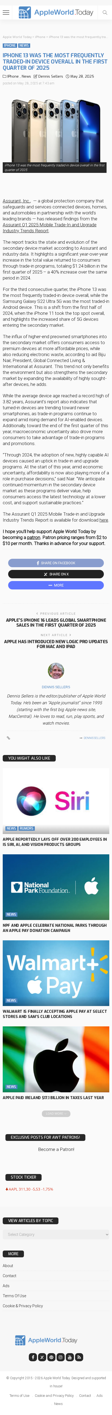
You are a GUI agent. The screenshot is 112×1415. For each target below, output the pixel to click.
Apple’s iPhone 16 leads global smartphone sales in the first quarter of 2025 (56, 622)
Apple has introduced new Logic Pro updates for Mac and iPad (56, 644)
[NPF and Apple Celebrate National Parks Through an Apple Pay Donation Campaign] (56, 887)
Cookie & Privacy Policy (23, 1306)
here (103, 520)
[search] (105, 12)
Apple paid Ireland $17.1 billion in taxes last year (53, 1097)
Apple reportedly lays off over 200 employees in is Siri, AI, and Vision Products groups (55, 842)
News (24, 45)
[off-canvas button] (6, 12)
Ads (6, 1286)
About (8, 1266)
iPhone (10, 45)
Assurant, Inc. (16, 201)
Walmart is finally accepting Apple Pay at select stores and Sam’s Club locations (55, 1014)
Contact (9, 1276)
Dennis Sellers (50, 76)
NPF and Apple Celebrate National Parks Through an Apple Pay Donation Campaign (55, 928)
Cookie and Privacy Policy (54, 1396)
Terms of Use (14, 1296)
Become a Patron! (56, 1149)
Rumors (26, 828)
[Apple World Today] (56, 11)
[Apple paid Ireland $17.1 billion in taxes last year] (56, 1059)
